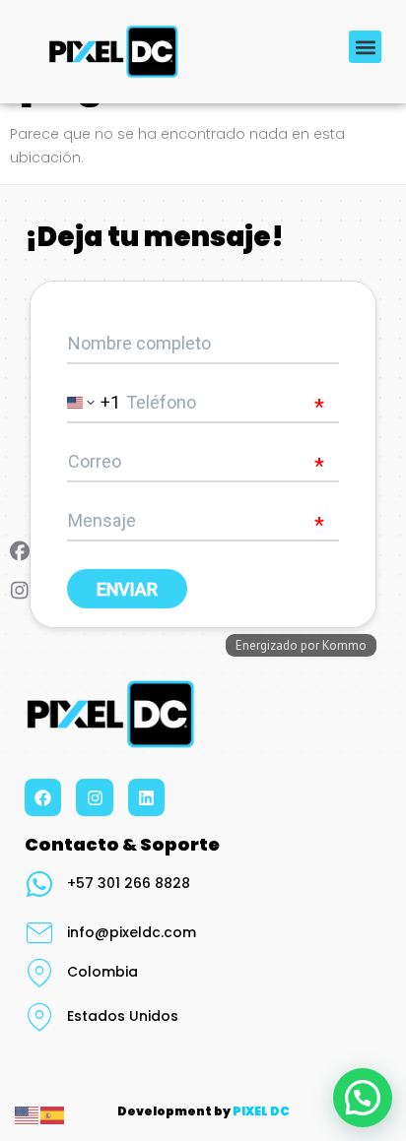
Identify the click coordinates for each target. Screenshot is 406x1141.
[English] (27, 1114)
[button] (365, 47)
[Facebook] (43, 797)
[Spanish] (53, 1114)
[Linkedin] (146, 797)
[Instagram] (94, 797)
